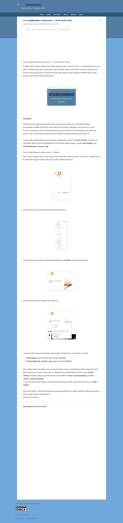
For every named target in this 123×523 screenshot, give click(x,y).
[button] (99, 20)
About (81, 14)
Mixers (66, 14)
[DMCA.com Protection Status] (21, 511)
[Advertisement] (61, 45)
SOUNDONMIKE (33, 5)
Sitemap (73, 14)
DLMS (48, 14)
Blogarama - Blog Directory (26, 518)
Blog (33, 29)
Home (42, 14)
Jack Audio (57, 14)
